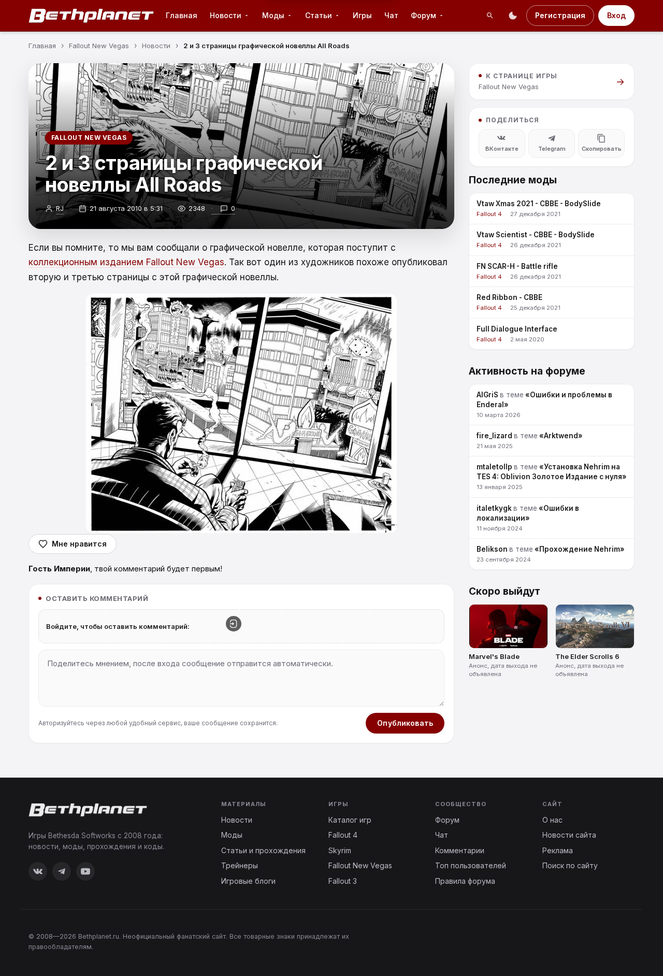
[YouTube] (85, 871)
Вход (616, 15)
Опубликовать (405, 723)
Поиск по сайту (570, 865)
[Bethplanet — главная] (91, 15)
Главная (181, 15)
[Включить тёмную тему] (512, 15)
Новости (225, 15)
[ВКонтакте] (37, 871)
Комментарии (459, 850)
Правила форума (465, 881)
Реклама (557, 850)
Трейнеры (239, 865)
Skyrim (339, 850)
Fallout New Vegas (88, 137)
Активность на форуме (527, 371)
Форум (423, 15)
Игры (362, 15)
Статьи (318, 15)
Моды (273, 15)
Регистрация (560, 15)
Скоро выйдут (504, 591)
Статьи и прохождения (263, 850)
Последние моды (513, 180)
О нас (552, 819)
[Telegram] (61, 871)
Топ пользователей (470, 865)
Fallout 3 (342, 881)
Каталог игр (349, 819)
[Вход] (233, 623)
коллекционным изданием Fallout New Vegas (126, 262)
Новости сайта (569, 834)
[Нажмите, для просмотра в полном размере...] (241, 413)
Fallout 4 (342, 834)
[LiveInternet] (612, 941)
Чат (391, 15)
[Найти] (490, 15)
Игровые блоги (248, 881)
